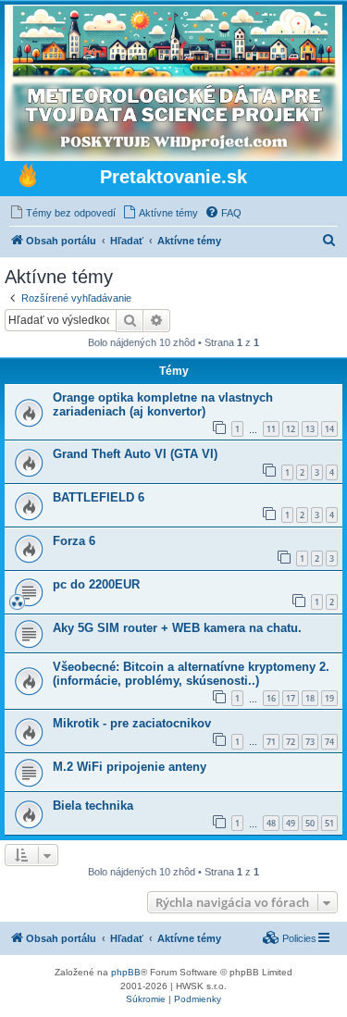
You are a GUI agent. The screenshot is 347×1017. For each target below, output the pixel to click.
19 (329, 698)
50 (310, 823)
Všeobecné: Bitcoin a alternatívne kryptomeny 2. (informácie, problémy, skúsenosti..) (191, 674)
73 (310, 742)
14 (329, 429)
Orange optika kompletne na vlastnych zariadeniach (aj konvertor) (163, 404)
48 (271, 823)
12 (290, 429)
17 (290, 698)
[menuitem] (62, 213)
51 (329, 823)
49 (290, 823)
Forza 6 (74, 541)
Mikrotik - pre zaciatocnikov (132, 723)
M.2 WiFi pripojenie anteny (129, 767)
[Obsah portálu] (28, 177)
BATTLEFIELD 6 (98, 497)
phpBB (126, 972)
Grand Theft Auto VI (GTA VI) (135, 454)
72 (290, 742)
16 (271, 698)
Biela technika (93, 805)
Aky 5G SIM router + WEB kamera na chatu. (177, 628)
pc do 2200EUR (96, 584)
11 (271, 429)
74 (329, 742)
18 (310, 698)
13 (310, 429)
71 (271, 742)
